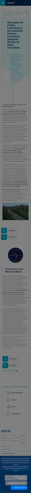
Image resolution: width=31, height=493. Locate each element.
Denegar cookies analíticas (20, 477)
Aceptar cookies (20, 487)
